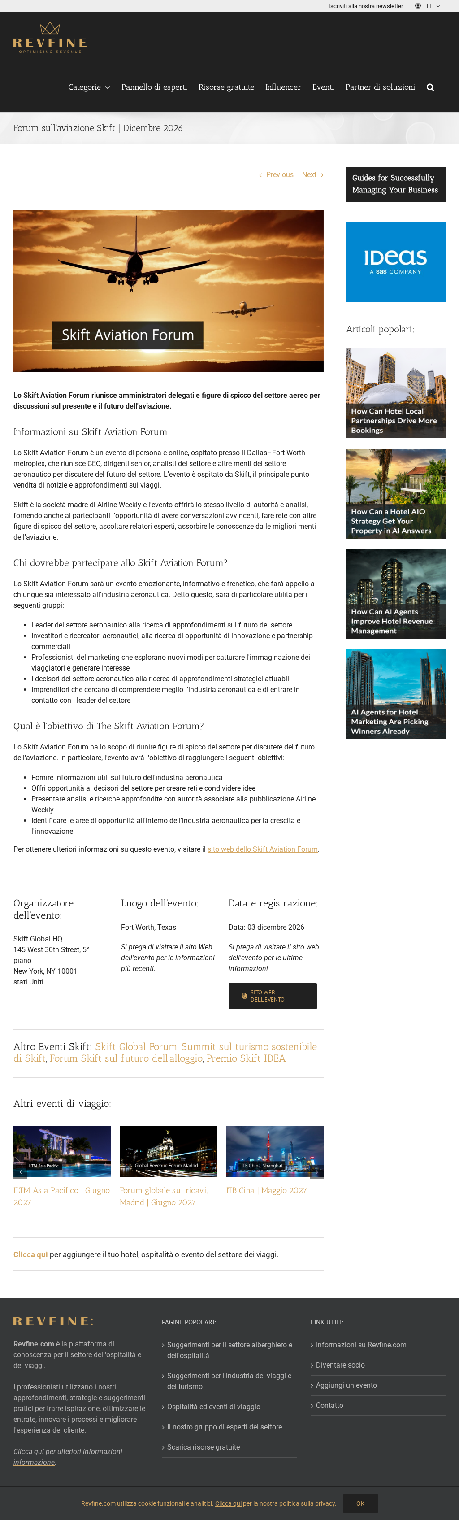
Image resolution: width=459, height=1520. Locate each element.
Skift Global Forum (136, 1047)
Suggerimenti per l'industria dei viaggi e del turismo (229, 1381)
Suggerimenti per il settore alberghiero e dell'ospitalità (229, 1350)
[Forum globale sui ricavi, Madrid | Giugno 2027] (168, 1130)
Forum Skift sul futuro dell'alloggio (126, 1058)
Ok (360, 1503)
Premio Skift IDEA (246, 1058)
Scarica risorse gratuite (203, 1447)
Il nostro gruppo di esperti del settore (224, 1427)
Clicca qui (228, 1503)
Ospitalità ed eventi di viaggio (213, 1406)
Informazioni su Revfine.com (361, 1345)
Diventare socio (340, 1365)
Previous (280, 174)
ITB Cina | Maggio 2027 (266, 1190)
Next (309, 174)
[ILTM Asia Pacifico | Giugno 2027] (62, 1130)
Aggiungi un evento (346, 1385)
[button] (430, 87)
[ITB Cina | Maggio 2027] (275, 1130)
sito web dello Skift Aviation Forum (263, 849)
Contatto (329, 1405)
